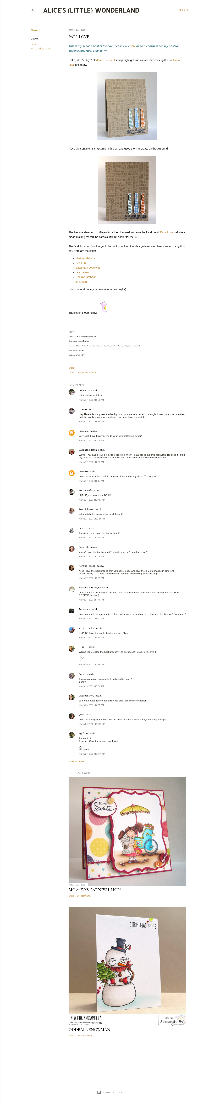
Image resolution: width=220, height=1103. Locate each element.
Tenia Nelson (87, 490)
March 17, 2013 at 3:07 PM (91, 578)
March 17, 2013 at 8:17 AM (91, 481)
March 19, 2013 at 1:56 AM (91, 665)
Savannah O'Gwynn (87, 267)
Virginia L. (86, 628)
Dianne (84, 409)
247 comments (84, 896)
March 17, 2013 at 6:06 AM (91, 400)
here (133, 46)
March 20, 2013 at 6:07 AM (91, 705)
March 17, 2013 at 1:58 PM (91, 556)
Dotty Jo (84, 390)
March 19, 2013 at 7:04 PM (91, 686)
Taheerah (84, 609)
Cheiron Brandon (85, 277)
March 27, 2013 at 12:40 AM (92, 754)
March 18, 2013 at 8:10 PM (91, 637)
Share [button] (34, 30)
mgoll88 (84, 733)
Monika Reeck (87, 566)
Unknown (84, 431)
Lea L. (83, 528)
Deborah (84, 547)
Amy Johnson (86, 509)
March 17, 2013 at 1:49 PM (91, 537)
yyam (81, 714)
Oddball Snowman (89, 1029)
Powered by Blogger (113, 1092)
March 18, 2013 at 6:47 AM (91, 619)
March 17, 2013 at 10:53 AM (92, 500)
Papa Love (166, 232)
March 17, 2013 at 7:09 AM (91, 440)
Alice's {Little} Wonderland (91, 10)
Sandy (82, 674)
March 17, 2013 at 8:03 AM (91, 462)
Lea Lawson (82, 272)
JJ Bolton (81, 281)
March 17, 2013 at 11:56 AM (92, 519)
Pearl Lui (80, 263)
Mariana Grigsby (85, 258)
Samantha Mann (88, 450)
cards (34, 44)
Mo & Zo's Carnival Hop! (95, 889)
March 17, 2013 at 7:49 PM (91, 600)
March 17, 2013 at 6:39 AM (91, 421)
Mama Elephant (40, 48)
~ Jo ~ (83, 647)
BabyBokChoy (86, 695)
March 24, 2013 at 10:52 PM (92, 724)
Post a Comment (78, 761)
